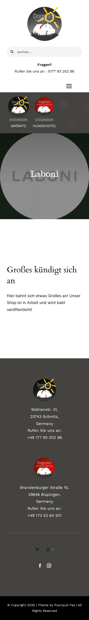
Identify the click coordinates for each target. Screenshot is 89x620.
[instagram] (49, 565)
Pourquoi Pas (64, 605)
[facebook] (40, 565)
